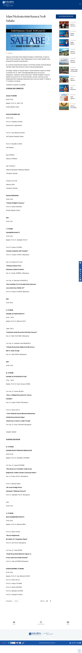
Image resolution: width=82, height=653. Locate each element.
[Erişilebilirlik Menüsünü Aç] (79, 650)
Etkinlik (10, 53)
